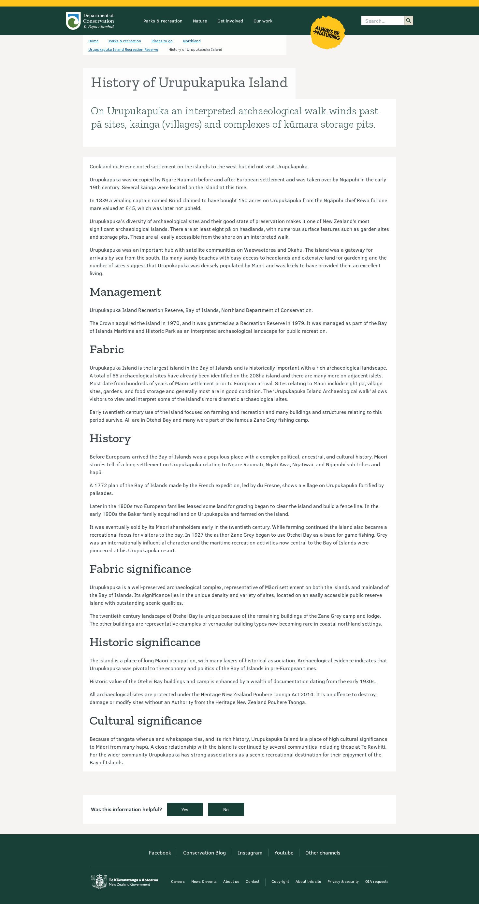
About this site (308, 881)
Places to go (162, 40)
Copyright (280, 881)
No (226, 809)
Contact (252, 881)
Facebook (160, 852)
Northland (192, 40)
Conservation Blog (204, 852)
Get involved (230, 21)
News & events (204, 881)
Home (93, 40)
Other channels (323, 852)
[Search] (408, 20)
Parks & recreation (162, 21)
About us (231, 881)
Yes (184, 809)
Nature (200, 21)
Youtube (283, 852)
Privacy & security (343, 881)
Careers (178, 881)
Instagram (250, 852)
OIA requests (376, 881)
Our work (263, 21)
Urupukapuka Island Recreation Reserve (123, 49)
